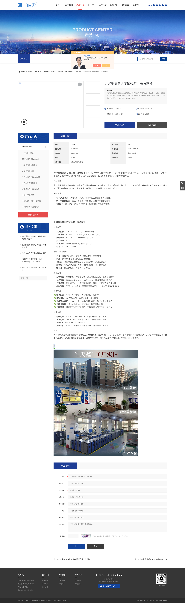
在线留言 (125, 5)
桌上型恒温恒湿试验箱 (30, 189)
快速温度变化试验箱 (65, 71)
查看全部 (24, 278)
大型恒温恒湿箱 (28, 171)
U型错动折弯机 (23, 587)
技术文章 (103, 5)
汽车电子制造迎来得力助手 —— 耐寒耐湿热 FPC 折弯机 (34, 260)
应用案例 (45, 584)
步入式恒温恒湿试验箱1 (31, 177)
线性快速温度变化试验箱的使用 (34, 253)
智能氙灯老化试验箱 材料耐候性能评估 (152, 559)
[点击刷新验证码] (86, 536)
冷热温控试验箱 (28, 153)
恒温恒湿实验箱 (28, 195)
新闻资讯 (91, 5)
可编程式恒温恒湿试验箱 (31, 201)
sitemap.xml (163, 600)
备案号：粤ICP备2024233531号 (59, 600)
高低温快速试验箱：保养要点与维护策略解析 (34, 237)
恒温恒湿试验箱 (49, 71)
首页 (58, 5)
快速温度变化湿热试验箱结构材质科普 (34, 246)
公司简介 (62, 580)
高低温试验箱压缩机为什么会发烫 (34, 269)
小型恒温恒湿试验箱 (29, 165)
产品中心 (80, 5)
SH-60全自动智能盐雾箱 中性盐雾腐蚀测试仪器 (26, 581)
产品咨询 (119, 124)
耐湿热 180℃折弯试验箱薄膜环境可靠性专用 (26, 584)
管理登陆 (155, 600)
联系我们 (136, 5)
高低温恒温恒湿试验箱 (30, 159)
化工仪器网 (148, 600)
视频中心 (114, 5)
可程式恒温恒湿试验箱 (30, 207)
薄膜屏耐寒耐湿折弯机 (25, 590)
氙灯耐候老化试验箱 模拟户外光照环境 (75, 559)
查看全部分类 (33, 215)
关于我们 (69, 5)
